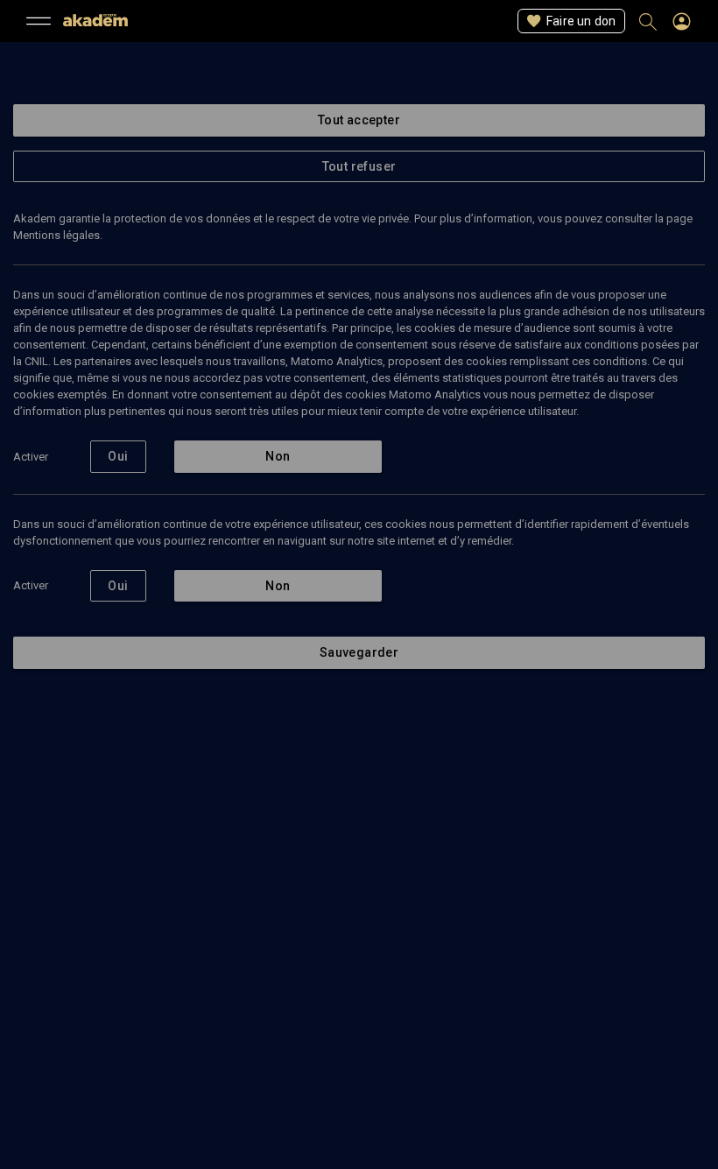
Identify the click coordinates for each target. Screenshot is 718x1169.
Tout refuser (359, 166)
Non (277, 456)
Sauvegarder (359, 652)
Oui (118, 456)
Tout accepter (359, 120)
